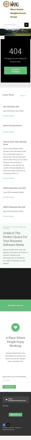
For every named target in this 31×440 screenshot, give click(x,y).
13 (26, 33)
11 (23, 33)
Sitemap (5, 406)
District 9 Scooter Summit (12, 126)
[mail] (8, 425)
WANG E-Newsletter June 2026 (14, 188)
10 (21, 33)
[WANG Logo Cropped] (11, 1)
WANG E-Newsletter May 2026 (14, 207)
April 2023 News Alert (11, 107)
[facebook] (4, 425)
